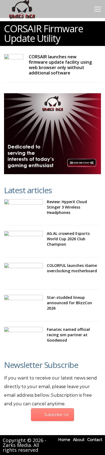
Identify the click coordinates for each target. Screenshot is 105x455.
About (79, 440)
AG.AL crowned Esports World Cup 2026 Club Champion (68, 239)
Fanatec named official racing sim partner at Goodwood (68, 335)
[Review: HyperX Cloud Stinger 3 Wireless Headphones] (23, 209)
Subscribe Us (56, 414)
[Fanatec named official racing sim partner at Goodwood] (23, 337)
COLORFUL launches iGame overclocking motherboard (72, 268)
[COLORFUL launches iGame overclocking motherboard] (23, 273)
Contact (94, 440)
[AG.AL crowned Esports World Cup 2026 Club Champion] (23, 241)
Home (64, 440)
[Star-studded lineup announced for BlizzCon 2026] (23, 305)
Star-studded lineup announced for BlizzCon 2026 (69, 303)
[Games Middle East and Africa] (22, 18)
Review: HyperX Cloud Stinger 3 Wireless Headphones (67, 207)
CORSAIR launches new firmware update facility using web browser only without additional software (60, 65)
